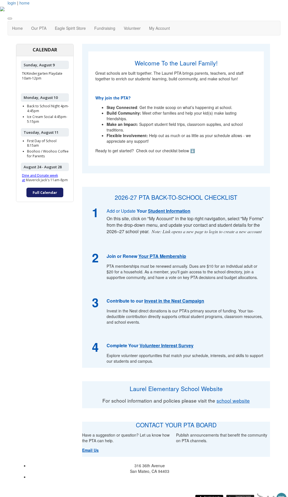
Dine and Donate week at (40, 178)
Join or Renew (122, 256)
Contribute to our (155, 301)
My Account (159, 28)
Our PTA (38, 28)
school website (233, 400)
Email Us (90, 450)
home (24, 3)
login (12, 3)
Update (128, 211)
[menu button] (10, 18)
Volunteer (132, 28)
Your (142, 211)
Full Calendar (45, 192)
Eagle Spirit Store (70, 28)
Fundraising (104, 28)
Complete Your (150, 345)
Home (17, 28)
